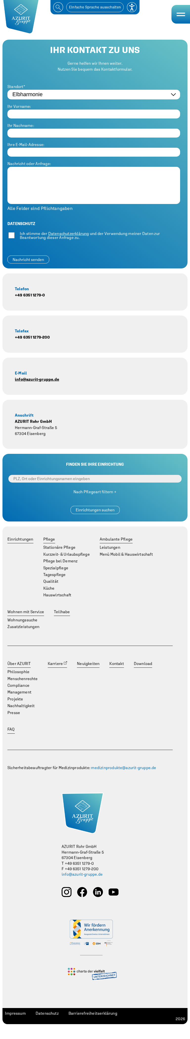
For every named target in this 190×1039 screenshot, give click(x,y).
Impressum (15, 1013)
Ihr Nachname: (20, 125)
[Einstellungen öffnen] (132, 7)
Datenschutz (47, 1013)
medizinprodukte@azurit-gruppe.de (123, 767)
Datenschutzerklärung (68, 233)
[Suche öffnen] (58, 7)
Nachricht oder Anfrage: (29, 164)
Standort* (16, 86)
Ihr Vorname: (19, 106)
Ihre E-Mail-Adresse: (25, 144)
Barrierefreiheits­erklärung (93, 1013)
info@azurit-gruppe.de (37, 379)
